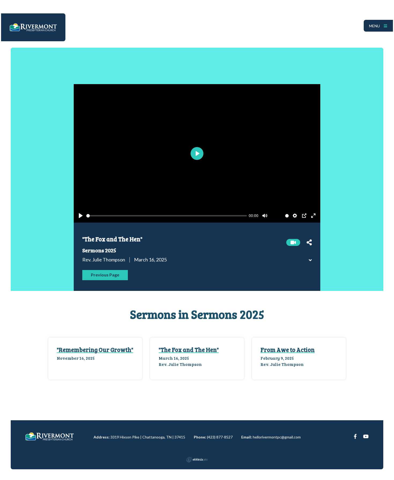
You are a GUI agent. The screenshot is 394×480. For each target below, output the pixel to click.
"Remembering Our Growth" (95, 350)
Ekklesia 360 (197, 459)
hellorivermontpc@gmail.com (277, 437)
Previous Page (105, 274)
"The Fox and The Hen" (189, 350)
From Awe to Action (288, 350)
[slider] (166, 215)
